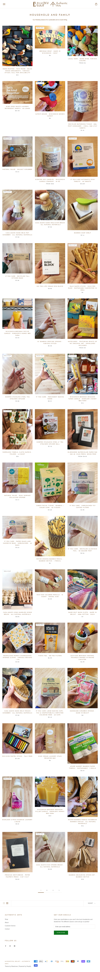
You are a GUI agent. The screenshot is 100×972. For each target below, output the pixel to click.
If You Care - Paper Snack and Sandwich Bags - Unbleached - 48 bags (17, 543)
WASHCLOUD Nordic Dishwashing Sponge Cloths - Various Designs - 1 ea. (17, 657)
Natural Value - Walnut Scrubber (17, 169)
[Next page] (59, 890)
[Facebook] (5, 946)
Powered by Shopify (25, 966)
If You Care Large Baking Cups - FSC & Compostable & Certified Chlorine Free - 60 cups (50, 713)
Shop (6, 919)
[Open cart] (96, 4)
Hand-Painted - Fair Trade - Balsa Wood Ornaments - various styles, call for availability (17, 70)
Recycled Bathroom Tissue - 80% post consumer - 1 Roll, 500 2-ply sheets (82, 126)
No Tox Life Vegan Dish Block (50, 286)
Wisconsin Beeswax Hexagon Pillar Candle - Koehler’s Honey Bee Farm (49, 811)
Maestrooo (14, 966)
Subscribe (61, 932)
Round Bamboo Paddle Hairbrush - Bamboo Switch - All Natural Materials (82, 821)
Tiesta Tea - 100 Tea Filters (50, 655)
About (7, 922)
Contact (7, 929)
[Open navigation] (4, 4)
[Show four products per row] (7, 903)
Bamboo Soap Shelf (82, 233)
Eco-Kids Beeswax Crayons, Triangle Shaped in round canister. (82, 657)
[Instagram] (10, 946)
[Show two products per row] (4, 903)
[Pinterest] (14, 946)
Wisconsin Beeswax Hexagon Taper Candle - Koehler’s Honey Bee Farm (82, 398)
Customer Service (10, 926)
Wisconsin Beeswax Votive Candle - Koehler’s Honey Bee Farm (17, 333)
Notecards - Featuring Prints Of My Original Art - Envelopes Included (82, 343)
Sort (91, 903)
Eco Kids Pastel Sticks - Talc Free (17, 756)
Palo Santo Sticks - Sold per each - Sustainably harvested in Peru (82, 288)
